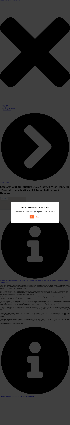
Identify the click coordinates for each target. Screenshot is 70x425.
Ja (31, 217)
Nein (37, 217)
